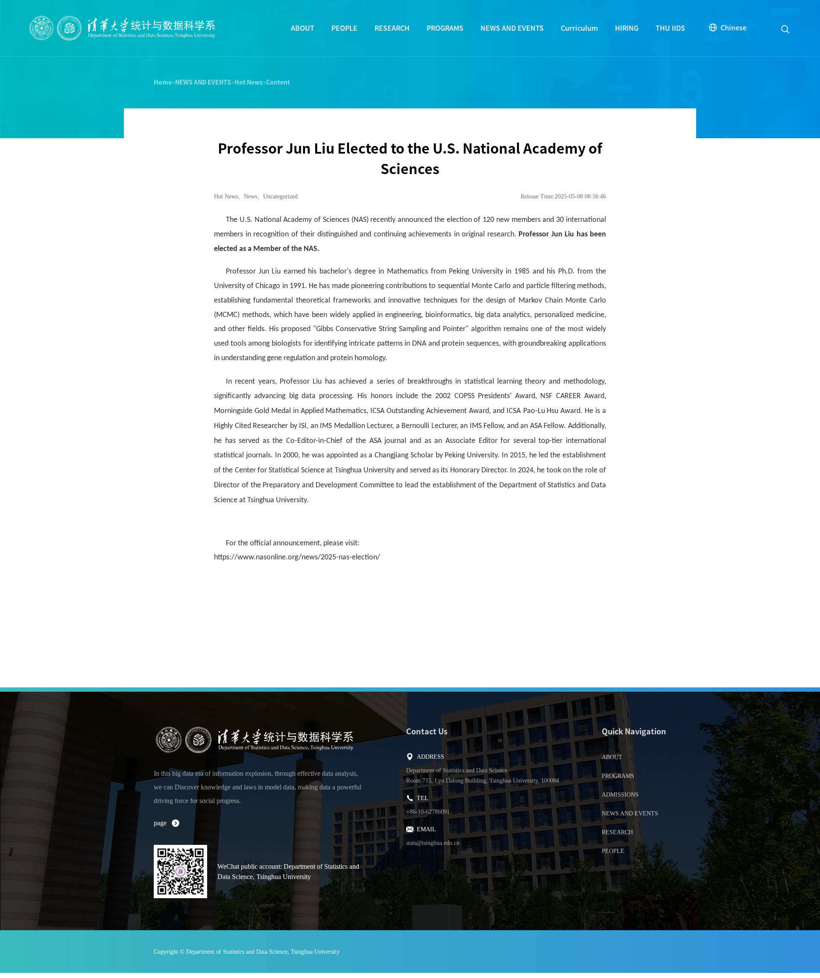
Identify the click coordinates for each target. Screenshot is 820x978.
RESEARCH (392, 28)
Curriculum (579, 28)
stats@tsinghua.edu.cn (433, 843)
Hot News (248, 82)
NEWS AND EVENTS (512, 28)
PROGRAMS (445, 28)
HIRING (626, 28)
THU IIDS (670, 28)
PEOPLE (344, 28)
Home (163, 82)
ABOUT (302, 28)
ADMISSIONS (620, 795)
